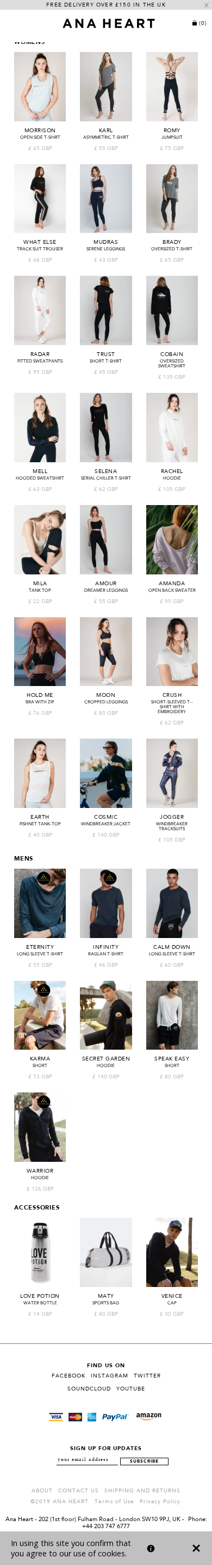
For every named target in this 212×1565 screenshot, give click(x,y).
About (42, 1490)
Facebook (68, 1376)
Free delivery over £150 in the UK (106, 5)
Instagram (109, 1376)
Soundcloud (89, 1389)
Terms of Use (114, 1501)
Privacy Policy (160, 1501)
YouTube (130, 1389)
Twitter (147, 1376)
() (203, 23)
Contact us (78, 1490)
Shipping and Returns (142, 1490)
